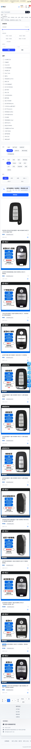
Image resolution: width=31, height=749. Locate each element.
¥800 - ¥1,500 (22, 38)
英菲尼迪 (25, 159)
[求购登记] (29, 377)
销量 (18, 178)
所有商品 (12, 17)
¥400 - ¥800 (9, 38)
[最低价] (2, 29)
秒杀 (16, 17)
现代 (19, 159)
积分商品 (26, 17)
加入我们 (18, 711)
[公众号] (29, 385)
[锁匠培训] (29, 372)
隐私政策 (18, 714)
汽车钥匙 (7, 20)
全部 (9, 147)
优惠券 (22, 17)
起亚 (16, 20)
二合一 (5, 14)
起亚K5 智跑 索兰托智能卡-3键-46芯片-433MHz (14, 355)
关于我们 (18, 709)
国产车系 (15, 147)
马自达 (14, 163)
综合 (6, 178)
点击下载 (29, 1)
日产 (9, 166)
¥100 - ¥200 (9, 35)
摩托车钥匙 (24, 150)
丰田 (14, 166)
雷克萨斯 (20, 166)
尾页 (18, 700)
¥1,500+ (9, 41)
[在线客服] (29, 364)
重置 (22, 50)
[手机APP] (29, 381)
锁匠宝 (20, 741)
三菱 (20, 163)
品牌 (19, 17)
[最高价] (28, 29)
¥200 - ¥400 (22, 35)
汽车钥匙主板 (11, 154)
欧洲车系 (22, 147)
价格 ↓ (24, 178)
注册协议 (18, 716)
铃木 (25, 163)
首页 (9, 17)
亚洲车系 (12, 20)
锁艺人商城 (14, 741)
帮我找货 (15, 194)
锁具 (2, 14)
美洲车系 (17, 150)
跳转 (23, 702)
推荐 (12, 178)
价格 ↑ (9, 181)
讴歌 (26, 166)
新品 (22, 181)
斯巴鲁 (9, 170)
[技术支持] (29, 368)
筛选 (9, 50)
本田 (14, 159)
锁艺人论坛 (26, 741)
